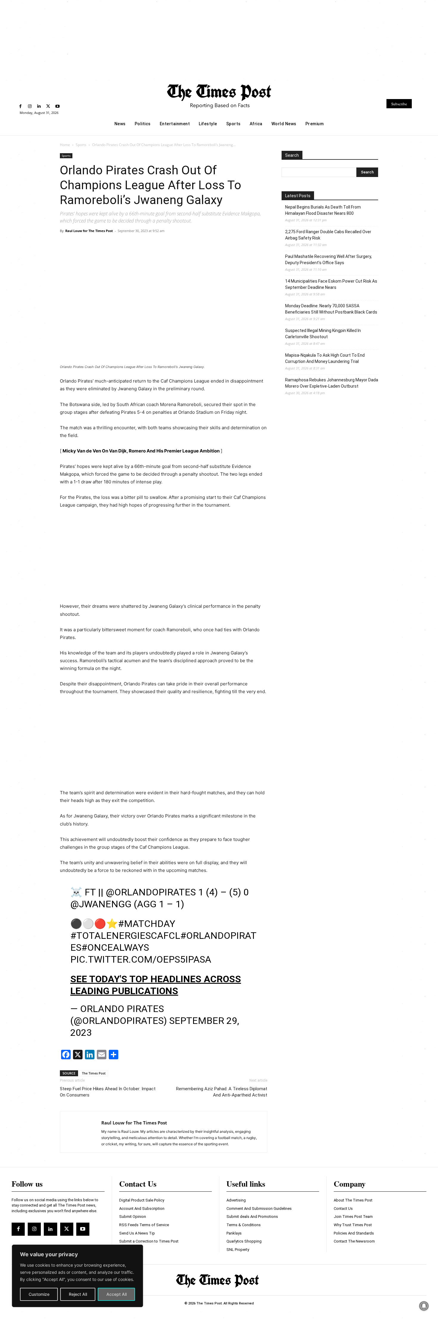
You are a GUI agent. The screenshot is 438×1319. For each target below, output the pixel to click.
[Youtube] (57, 106)
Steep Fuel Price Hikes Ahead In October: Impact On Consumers (108, 1092)
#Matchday (146, 923)
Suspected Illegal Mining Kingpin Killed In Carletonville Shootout (323, 333)
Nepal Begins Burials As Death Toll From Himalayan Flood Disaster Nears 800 (323, 210)
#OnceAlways (115, 947)
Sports (81, 144)
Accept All (116, 1294)
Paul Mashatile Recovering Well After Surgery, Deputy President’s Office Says (328, 259)
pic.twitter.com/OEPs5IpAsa (140, 959)
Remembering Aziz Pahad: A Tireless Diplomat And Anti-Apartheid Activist (221, 1092)
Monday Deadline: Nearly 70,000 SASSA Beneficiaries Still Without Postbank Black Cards (331, 308)
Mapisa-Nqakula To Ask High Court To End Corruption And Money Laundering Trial (325, 358)
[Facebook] (20, 106)
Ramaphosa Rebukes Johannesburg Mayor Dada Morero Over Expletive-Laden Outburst (331, 383)
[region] (77, 1276)
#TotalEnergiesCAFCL (125, 935)
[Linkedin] (39, 106)
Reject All (78, 1294)
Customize (39, 1294)
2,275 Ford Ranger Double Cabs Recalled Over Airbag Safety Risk (328, 234)
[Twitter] (48, 106)
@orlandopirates (151, 892)
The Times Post (93, 1073)
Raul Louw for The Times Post (89, 230)
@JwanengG (100, 904)
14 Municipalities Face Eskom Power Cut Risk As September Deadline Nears (331, 284)
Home (65, 144)
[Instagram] (30, 106)
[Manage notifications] (424, 1306)
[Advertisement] (219, 39)
